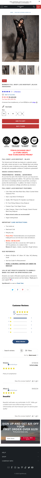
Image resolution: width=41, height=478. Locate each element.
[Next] (37, 38)
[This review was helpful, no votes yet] (32, 381)
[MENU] (1, 7)
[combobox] (31, 355)
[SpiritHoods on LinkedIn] (18, 467)
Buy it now (20, 126)
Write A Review (20, 341)
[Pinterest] (22, 467)
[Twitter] (28, 467)
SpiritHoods (22, 473)
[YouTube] (32, 467)
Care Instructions (19, 222)
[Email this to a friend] (28, 290)
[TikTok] (25, 467)
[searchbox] (11, 350)
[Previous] (3, 38)
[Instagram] (15, 467)
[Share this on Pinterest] (23, 290)
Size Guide (8, 107)
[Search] (34, 7)
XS (4, 113)
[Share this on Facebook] (18, 290)
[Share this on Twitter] (13, 290)
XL (22, 113)
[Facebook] (11, 467)
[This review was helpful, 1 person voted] (32, 416)
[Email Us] (8, 467)
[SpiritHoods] (20, 7)
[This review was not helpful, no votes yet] (36, 381)
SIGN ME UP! (28, 438)
